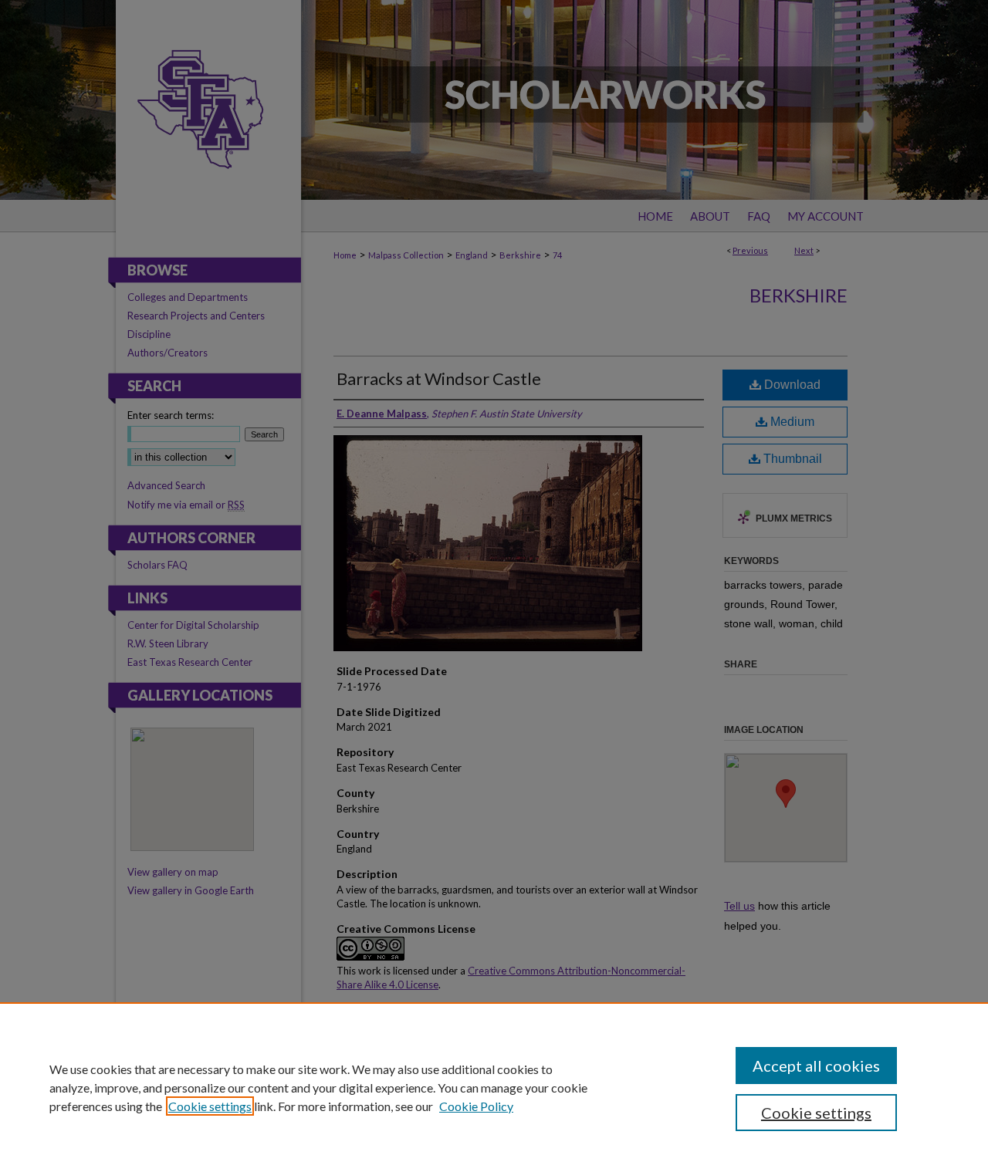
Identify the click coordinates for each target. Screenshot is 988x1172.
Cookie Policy (476, 1106)
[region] (494, 1087)
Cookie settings (210, 1106)
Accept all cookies (816, 1065)
